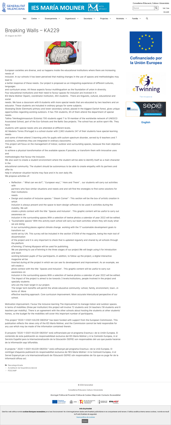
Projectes (104, 18)
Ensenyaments (51, 18)
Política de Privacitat (67, 395)
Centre (34, 18)
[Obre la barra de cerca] (147, 18)
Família (135, 18)
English (145, 122)
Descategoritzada (15, 365)
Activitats (120, 18)
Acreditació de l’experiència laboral (22, 368)
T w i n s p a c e (146, 97)
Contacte (105, 395)
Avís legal (54, 395)
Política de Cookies (83, 395)
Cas (167, 8)
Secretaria (88, 18)
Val (164, 8)
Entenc (84, 421)
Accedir (166, 12)
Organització (70, 18)
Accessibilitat (115, 395)
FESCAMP (12, 371)
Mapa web (96, 395)
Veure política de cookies (85, 417)
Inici (24, 18)
